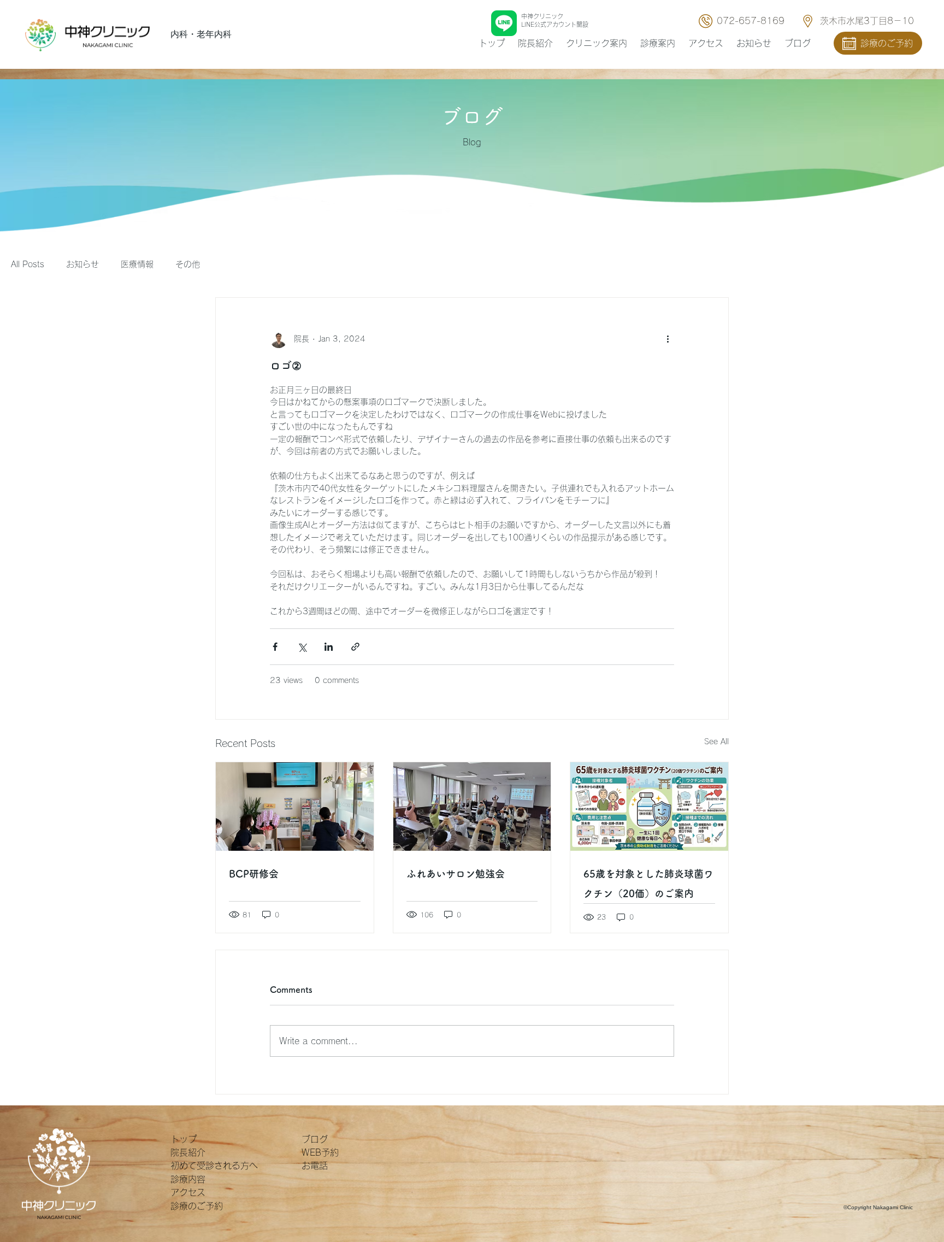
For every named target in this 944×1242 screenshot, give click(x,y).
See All (716, 741)
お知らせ (82, 264)
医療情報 (137, 264)
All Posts (27, 264)
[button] (658, 43)
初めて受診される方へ (214, 1165)
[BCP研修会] (295, 806)
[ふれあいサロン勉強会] (472, 806)
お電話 (315, 1165)
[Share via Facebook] (275, 646)
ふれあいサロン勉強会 (455, 874)
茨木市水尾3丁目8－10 (867, 20)
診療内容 (187, 1179)
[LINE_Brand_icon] (504, 23)
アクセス (187, 1192)
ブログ (315, 1139)
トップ (183, 1139)
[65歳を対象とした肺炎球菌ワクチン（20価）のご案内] (649, 806)
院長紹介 (187, 1152)
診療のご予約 (196, 1206)
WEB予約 (320, 1152)
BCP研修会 (254, 874)
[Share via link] (355, 646)
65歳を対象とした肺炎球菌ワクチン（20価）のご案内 (648, 883)
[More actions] (667, 339)
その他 (187, 264)
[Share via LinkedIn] (328, 646)
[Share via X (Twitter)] (302, 646)
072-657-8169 (750, 20)
